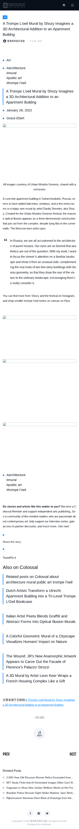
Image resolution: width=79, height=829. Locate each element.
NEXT (73, 754)
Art (5, 17)
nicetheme (46, 824)
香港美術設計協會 (16, 41)
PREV (6, 754)
